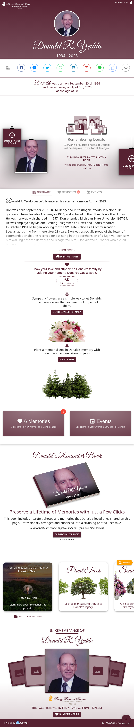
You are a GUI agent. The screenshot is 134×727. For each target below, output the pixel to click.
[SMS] (100, 68)
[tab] (41, 192)
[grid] (67, 147)
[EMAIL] (87, 68)
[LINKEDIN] (73, 68)
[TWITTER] (47, 68)
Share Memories (69, 714)
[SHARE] (113, 68)
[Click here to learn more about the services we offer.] (67, 700)
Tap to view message (30, 616)
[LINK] (126, 68)
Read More (67, 250)
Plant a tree (66, 359)
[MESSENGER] (34, 68)
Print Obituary (69, 256)
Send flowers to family (67, 312)
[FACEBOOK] (21, 68)
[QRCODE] (8, 68)
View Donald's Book (67, 534)
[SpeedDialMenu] (126, 719)
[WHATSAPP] (60, 68)
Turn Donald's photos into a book (86, 159)
